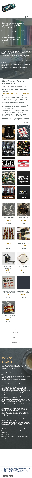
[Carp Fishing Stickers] (8, 175)
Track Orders (16, 337)
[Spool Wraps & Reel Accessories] (8, 129)
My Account (16, 332)
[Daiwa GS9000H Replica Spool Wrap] (8, 258)
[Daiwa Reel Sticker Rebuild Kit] (8, 209)
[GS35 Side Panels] (8, 233)
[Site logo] (8, 8)
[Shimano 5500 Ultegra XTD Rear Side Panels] (8, 282)
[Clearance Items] (23, 161)
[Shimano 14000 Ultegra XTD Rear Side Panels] (23, 282)
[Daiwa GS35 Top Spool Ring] (23, 258)
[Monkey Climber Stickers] (23, 175)
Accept (5, 476)
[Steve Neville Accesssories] (8, 190)
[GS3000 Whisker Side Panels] (8, 307)
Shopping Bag (16, 342)
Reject (10, 476)
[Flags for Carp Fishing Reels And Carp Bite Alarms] (23, 129)
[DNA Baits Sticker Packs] (8, 161)
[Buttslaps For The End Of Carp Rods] (23, 145)
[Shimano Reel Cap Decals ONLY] (23, 209)
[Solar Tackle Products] (23, 190)
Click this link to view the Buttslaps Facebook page (15, 93)
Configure (6, 473)
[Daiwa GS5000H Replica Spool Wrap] (23, 233)
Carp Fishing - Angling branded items (16, 86)
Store (3, 86)
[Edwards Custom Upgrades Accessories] (8, 145)
